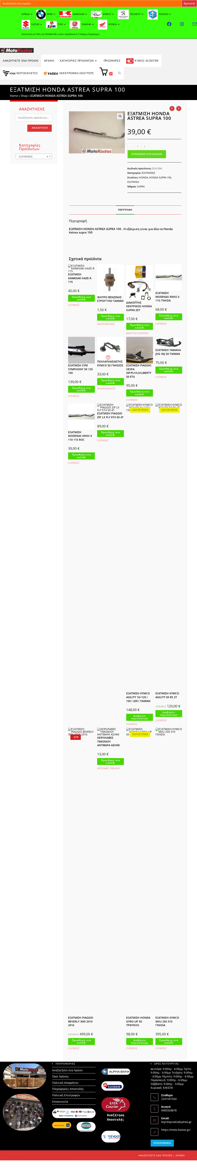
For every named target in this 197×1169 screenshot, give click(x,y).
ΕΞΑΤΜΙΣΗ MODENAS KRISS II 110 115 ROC (80, 435)
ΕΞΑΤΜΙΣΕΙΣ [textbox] (32, 156)
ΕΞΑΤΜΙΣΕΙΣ (148, 173)
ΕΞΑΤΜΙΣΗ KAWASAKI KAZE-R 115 (79, 278)
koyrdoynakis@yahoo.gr (176, 1122)
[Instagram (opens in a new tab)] (186, 24)
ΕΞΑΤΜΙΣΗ (133, 182)
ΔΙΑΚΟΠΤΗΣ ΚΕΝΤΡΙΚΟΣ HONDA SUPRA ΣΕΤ (139, 306)
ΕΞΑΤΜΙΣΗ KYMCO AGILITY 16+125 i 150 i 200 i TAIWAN (138, 697)
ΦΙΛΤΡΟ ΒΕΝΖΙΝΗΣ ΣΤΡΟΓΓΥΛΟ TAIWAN (110, 299)
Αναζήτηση (40, 127)
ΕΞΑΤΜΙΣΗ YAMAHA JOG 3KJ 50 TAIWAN (168, 352)
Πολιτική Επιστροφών (66, 1095)
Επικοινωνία (60, 1101)
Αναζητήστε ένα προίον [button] (20, 60)
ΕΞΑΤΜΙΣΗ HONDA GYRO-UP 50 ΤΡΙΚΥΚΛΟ (138, 1021)
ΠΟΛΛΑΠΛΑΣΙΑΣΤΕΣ (106, 388)
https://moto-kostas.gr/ (176, 1130)
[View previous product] (172, 108)
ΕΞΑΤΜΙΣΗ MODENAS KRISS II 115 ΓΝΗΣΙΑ (167, 296)
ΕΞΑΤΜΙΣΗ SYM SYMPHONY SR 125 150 (80, 369)
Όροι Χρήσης (60, 1076)
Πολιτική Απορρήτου (65, 1083)
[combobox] (34, 156)
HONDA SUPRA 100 (160, 177)
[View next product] (178, 108)
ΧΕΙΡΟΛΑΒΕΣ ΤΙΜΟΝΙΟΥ (108, 768)
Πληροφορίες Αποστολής (68, 1089)
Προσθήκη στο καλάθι (146, 154)
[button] (120, 116)
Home (14, 96)
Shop (24, 96)
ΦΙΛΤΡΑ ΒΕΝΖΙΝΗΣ (106, 324)
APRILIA (26, 14)
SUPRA (141, 186)
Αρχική (180, 1155)
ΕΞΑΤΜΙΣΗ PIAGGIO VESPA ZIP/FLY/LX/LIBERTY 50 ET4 (138, 370)
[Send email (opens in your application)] (195, 24)
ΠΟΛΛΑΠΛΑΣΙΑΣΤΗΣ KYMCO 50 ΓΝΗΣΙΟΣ (110, 363)
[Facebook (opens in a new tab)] (173, 24)
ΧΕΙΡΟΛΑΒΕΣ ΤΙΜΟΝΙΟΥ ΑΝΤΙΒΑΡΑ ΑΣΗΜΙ (108, 741)
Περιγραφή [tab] (125, 209)
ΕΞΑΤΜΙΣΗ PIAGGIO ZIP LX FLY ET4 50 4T (110, 415)
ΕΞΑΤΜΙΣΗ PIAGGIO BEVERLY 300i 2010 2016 (80, 1021)
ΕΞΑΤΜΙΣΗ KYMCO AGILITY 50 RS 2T (167, 695)
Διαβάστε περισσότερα (139, 717)
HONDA (143, 177)
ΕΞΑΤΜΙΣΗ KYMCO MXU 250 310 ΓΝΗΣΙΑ (167, 1021)
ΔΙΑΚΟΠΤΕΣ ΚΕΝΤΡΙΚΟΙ (137, 333)
